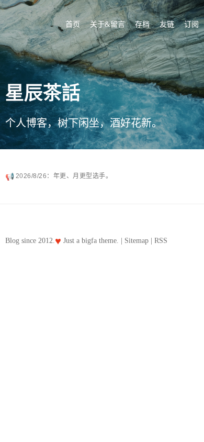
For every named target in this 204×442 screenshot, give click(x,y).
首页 (72, 24)
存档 (142, 24)
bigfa (89, 241)
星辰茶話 (43, 93)
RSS (160, 241)
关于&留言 (107, 24)
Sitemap (136, 241)
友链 (167, 24)
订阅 (191, 24)
